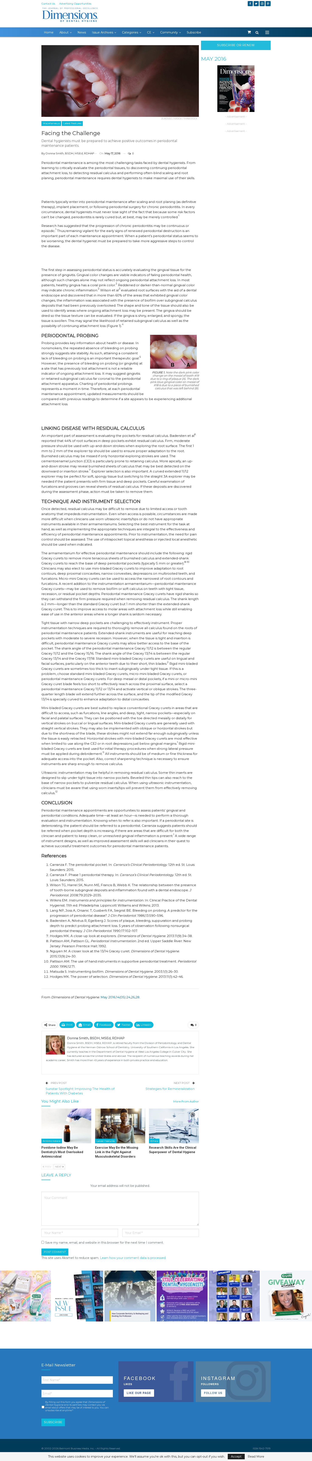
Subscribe (194, 32)
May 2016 (213, 59)
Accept (236, 1456)
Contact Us (48, 3)
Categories (130, 32)
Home (48, 32)
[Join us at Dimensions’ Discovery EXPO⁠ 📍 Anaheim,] (234, 1296)
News (81, 32)
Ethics (154, 1141)
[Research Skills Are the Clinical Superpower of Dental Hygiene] (174, 1126)
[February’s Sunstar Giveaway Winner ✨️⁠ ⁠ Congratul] (286, 1296)
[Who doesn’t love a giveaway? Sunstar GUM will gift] (25, 1296)
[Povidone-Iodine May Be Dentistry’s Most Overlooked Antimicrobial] (66, 1126)
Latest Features (72, 123)
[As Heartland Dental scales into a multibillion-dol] (129, 1296)
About (64, 32)
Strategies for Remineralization (170, 1089)
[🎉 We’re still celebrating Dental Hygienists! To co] (182, 1296)
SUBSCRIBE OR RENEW (236, 45)
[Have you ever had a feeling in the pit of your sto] (77, 1296)
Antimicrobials (51, 1141)
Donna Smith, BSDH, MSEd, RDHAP (70, 153)
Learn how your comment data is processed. (133, 1258)
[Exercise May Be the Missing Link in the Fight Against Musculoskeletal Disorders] (120, 1126)
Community (169, 32)
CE (149, 32)
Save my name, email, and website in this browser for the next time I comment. (104, 1243)
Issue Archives (102, 32)
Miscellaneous (51, 123)
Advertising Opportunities (75, 3)
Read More (256, 1456)
